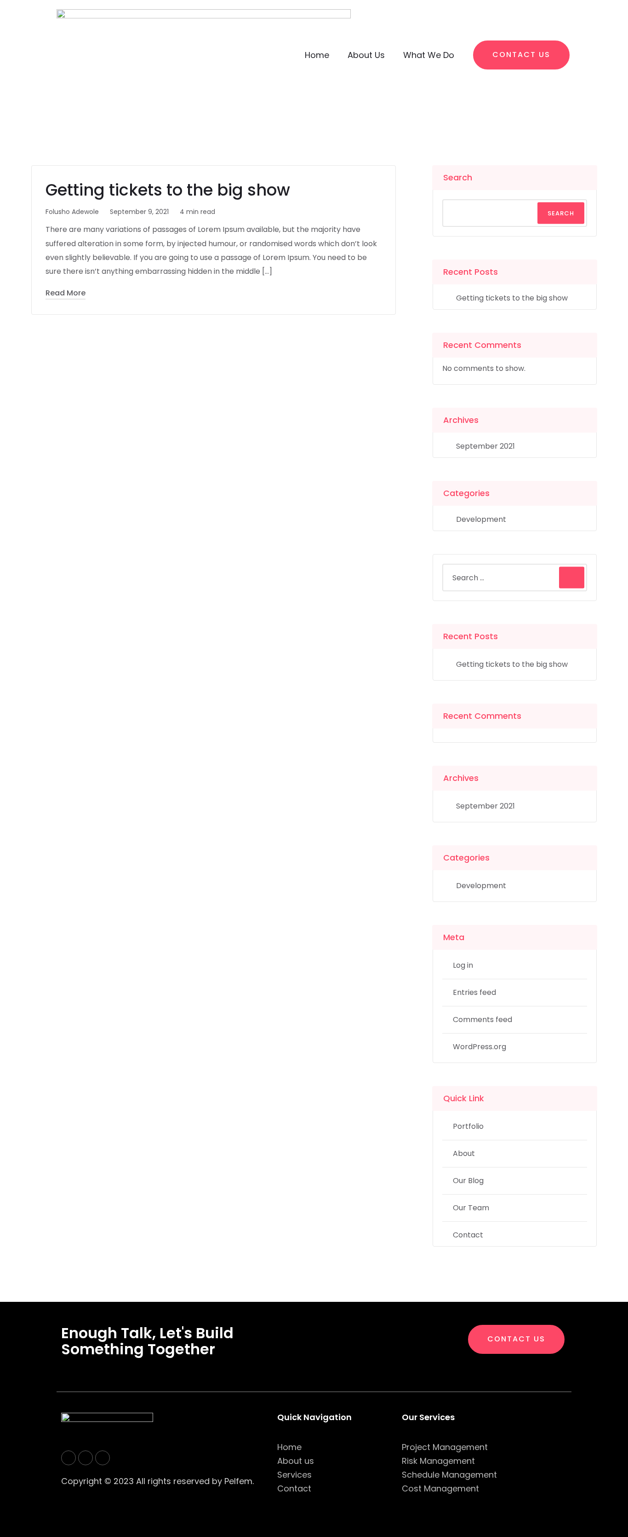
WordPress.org (479, 1046)
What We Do (428, 55)
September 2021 (485, 446)
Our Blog (468, 1180)
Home (317, 55)
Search (457, 177)
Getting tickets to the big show (168, 190)
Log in (463, 965)
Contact (468, 1235)
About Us (366, 55)
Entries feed (474, 992)
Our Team (471, 1207)
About (464, 1153)
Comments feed (482, 1019)
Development (481, 519)
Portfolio (468, 1126)
